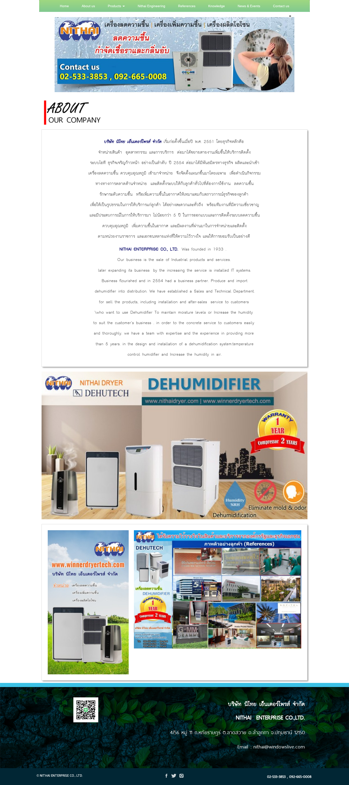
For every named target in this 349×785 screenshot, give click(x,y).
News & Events (249, 6)
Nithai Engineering (151, 6)
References (186, 6)
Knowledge (216, 6)
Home (64, 6)
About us (88, 6)
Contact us (281, 6)
